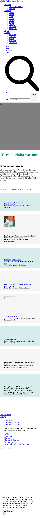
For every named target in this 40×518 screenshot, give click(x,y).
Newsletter (12, 35)
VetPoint (7, 48)
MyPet (6, 31)
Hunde (11, 13)
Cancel (10, 511)
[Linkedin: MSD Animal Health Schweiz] (20, 490)
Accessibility (8, 444)
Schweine (12, 27)
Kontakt (12, 9)
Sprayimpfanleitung (10, 316)
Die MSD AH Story (16, 7)
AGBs (6, 434)
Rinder (11, 19)
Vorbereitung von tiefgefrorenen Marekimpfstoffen (14, 203)
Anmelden (8, 50)
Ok (5, 511)
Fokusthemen (9, 420)
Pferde (11, 17)
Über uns (7, 5)
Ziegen (11, 23)
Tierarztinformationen (12, 422)
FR (5, 54)
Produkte (7, 11)
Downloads (13, 43)
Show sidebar (5, 415)
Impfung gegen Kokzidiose (12, 260)
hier (4, 180)
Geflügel (12, 25)
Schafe (11, 21)
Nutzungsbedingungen (12, 440)
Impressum (8, 436)
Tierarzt (11, 39)
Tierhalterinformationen (12, 424)
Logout (7, 52)
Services (7, 33)
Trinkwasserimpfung (10, 339)
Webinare (12, 37)
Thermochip (13, 29)
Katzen (11, 15)
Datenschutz (8, 442)
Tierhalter (12, 41)
